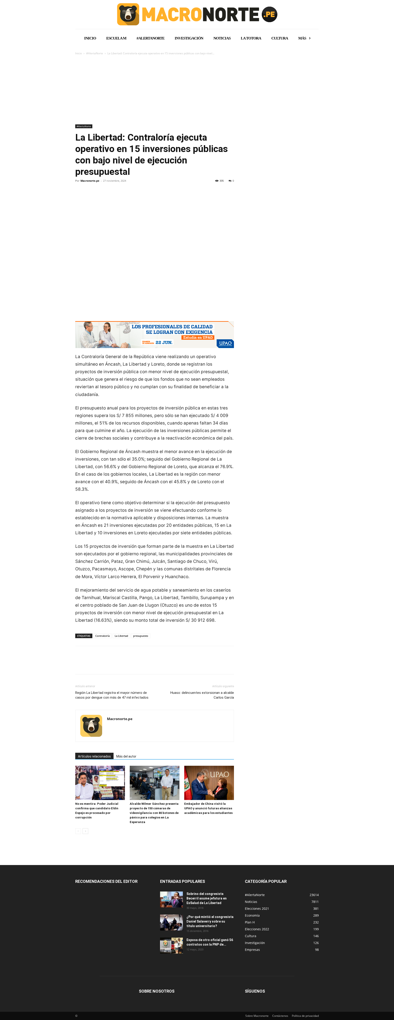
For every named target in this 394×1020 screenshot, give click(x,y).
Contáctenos (280, 1016)
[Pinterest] (100, 196)
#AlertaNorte (94, 53)
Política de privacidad (305, 1016)
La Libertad (121, 635)
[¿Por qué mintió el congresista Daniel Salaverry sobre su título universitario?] (171, 923)
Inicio (78, 53)
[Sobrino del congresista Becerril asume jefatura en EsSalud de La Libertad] (171, 899)
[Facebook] (79, 196)
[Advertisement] (197, 90)
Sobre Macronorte (257, 1016)
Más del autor (126, 756)
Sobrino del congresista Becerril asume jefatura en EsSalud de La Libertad (207, 898)
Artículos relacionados (94, 756)
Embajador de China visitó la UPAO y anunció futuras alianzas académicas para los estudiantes (208, 808)
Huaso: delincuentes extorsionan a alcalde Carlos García (202, 695)
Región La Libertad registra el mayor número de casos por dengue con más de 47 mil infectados (111, 695)
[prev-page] (78, 831)
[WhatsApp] (111, 196)
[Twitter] (90, 196)
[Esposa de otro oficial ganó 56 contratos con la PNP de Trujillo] (171, 946)
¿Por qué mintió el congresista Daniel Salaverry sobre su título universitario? (210, 921)
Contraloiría (102, 635)
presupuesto (140, 635)
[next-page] (85, 831)
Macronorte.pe (89, 180)
